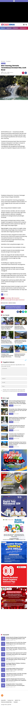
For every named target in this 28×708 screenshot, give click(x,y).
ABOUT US (17, 700)
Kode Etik (3, 700)
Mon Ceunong (6, 299)
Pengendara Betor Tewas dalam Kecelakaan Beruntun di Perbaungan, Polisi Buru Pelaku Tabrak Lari (15, 684)
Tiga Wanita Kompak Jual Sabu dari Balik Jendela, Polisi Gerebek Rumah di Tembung (16, 674)
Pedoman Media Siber (6, 702)
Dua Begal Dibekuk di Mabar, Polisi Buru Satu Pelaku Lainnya (15, 664)
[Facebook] (18, 312)
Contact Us (10, 700)
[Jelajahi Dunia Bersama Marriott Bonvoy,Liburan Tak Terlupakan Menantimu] (21, 335)
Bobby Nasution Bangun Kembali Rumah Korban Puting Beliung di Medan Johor (16, 638)
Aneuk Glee (16, 298)
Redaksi (16, 702)
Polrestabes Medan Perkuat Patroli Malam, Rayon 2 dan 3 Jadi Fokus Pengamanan (14, 669)
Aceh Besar (8, 298)
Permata (14, 299)
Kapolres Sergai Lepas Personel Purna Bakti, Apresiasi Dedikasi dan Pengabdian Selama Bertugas (16, 679)
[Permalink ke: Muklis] (2, 73)
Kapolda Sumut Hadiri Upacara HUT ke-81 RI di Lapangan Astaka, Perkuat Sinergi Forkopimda (16, 658)
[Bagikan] (26, 73)
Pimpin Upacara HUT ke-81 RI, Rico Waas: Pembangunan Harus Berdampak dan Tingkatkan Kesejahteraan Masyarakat (16, 643)
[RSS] (2, 695)
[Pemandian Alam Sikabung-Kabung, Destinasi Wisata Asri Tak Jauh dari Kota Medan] (21, 321)
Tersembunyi (21, 299)
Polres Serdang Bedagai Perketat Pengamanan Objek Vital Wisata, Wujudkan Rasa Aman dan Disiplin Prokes (7, 328)
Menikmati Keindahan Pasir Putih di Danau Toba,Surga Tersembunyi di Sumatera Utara (20, 355)
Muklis (5, 72)
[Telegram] (23, 312)
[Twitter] (20, 312)
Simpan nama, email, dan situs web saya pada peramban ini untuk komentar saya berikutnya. (14, 390)
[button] (24, 24)
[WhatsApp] (26, 312)
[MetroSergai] (8, 24)
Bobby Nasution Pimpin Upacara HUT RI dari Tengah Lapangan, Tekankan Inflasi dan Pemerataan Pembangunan (16, 648)
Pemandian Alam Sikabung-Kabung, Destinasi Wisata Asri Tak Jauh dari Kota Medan (20, 328)
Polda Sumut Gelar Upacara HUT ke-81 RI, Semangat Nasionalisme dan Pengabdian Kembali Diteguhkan (16, 653)
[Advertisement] (14, 46)
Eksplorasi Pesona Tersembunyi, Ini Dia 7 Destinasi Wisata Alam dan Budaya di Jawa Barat (6, 342)
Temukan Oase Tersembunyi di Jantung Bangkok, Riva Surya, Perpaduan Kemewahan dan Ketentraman (7, 355)
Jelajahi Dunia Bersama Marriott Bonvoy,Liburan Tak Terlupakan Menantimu (20, 342)
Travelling (3, 63)
